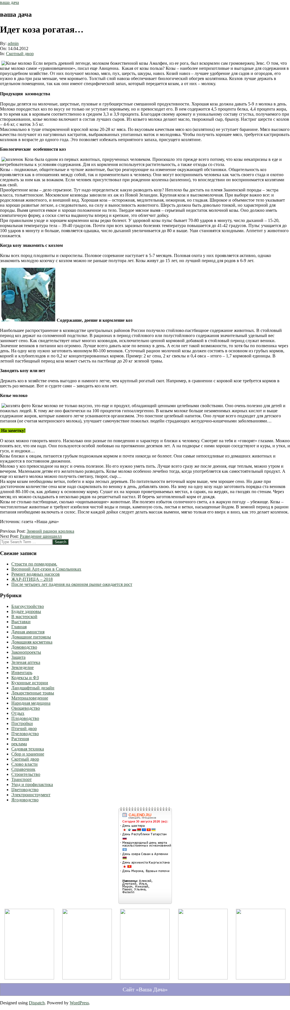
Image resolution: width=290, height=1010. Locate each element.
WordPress (79, 1002)
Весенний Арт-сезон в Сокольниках (46, 569)
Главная (19, 626)
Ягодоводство (25, 799)
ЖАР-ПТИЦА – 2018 (32, 579)
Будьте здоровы (26, 611)
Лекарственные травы (32, 692)
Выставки (21, 621)
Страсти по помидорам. (34, 564)
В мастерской (24, 616)
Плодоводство (25, 718)
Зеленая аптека (25, 662)
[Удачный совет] (260, 978)
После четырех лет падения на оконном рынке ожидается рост (71, 584)
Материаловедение (29, 698)
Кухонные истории (29, 682)
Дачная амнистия (27, 631)
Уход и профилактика (32, 784)
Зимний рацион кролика (50, 531)
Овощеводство (25, 708)
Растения (20, 738)
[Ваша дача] (29, 978)
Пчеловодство (25, 733)
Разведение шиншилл (41, 536)
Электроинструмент (30, 794)
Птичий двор (24, 728)
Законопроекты (26, 652)
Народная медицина (30, 703)
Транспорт (21, 779)
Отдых (17, 713)
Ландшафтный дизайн (32, 687)
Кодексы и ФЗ (25, 677)
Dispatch (37, 1002)
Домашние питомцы (31, 637)
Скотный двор (20, 53)
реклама (19, 743)
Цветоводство (25, 789)
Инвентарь (21, 672)
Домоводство (24, 647)
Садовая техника (27, 748)
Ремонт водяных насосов (35, 574)
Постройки (22, 723)
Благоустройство (27, 606)
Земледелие (22, 667)
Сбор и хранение (27, 754)
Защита (18, 657)
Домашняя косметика (31, 642)
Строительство (25, 774)
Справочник (23, 769)
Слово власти (24, 764)
